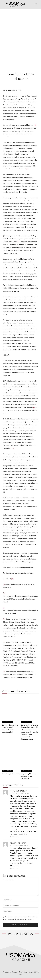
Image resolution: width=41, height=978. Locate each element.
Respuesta (14, 836)
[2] (27, 169)
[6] (12, 579)
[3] (18, 242)
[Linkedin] (22, 942)
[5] (13, 448)
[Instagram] (17, 942)
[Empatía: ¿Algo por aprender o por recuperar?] (30, 758)
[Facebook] (13, 942)
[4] (34, 407)
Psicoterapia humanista (11, 774)
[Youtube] (27, 942)
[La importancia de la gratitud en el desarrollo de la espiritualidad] (11, 709)
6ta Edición (7, 722)
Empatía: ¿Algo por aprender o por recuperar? (28, 776)
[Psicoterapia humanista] (11, 758)
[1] (35, 125)
